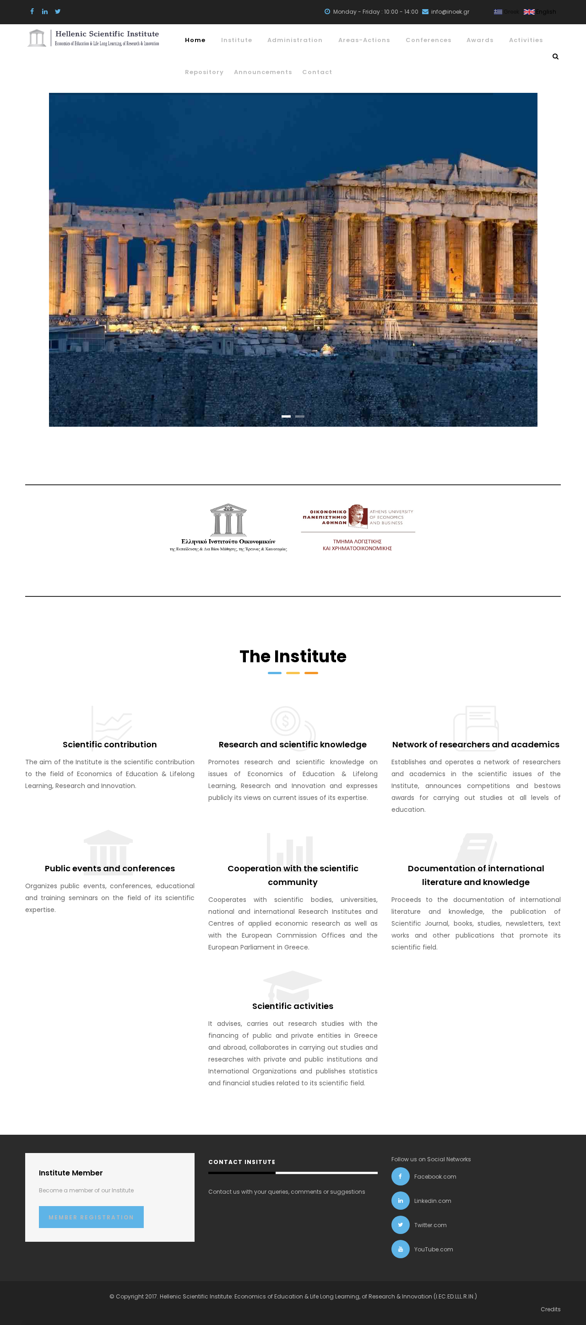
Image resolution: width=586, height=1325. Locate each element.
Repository (204, 72)
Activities (526, 40)
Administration (295, 40)
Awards (480, 40)
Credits (551, 1309)
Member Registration (91, 1217)
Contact (317, 72)
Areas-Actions (364, 40)
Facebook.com (435, 1176)
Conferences (428, 40)
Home (195, 40)
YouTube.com (433, 1249)
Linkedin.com (432, 1201)
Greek (510, 12)
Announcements (263, 72)
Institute (236, 40)
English (545, 12)
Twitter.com (430, 1225)
